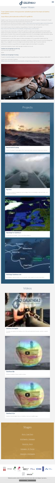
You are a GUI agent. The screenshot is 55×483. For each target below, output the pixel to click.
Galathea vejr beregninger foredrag (9, 54)
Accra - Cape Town (27, 434)
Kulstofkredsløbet (10, 57)
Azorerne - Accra (27, 444)
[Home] (27, 5)
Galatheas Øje (10, 371)
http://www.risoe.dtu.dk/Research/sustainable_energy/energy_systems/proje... (21, 61)
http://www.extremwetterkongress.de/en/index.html (39, 23)
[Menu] (53, 2)
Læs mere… (44, 478)
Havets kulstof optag (12, 147)
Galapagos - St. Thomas (27, 449)
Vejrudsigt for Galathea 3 (13, 232)
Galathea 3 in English (12, 328)
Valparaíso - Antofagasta (27, 454)
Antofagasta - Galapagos (27, 439)
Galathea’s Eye (10, 413)
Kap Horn (9, 189)
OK (27, 480)
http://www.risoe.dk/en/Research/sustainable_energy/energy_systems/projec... (20, 28)
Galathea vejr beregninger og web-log (10, 48)
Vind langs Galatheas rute (13, 274)
